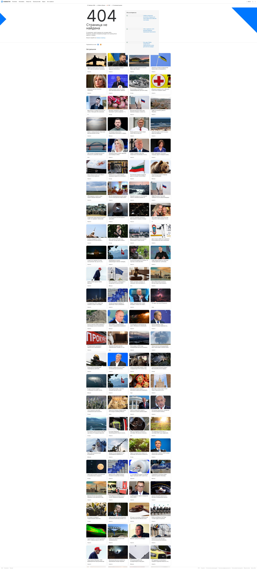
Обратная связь (247, 568)
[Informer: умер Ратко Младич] (139, 534)
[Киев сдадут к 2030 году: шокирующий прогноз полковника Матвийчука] (139, 341)
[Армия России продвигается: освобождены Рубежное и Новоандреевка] (118, 448)
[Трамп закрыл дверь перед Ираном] (96, 277)
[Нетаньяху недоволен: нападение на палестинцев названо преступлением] (161, 406)
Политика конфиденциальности (224, 568)
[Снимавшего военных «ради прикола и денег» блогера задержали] (161, 470)
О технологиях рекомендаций (211, 568)
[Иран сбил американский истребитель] (96, 448)
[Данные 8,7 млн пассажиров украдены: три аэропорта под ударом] (96, 491)
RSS (199, 568)
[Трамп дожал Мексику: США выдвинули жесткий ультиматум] (96, 555)
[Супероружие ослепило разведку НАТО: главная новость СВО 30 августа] (96, 534)
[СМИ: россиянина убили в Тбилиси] (161, 106)
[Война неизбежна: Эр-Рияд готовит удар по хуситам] (161, 513)
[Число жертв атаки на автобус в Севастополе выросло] (96, 170)
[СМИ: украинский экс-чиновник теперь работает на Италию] (161, 256)
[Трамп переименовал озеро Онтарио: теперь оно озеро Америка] (139, 299)
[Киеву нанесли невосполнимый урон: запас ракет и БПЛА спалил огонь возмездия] (161, 341)
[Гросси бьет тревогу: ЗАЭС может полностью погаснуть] (161, 448)
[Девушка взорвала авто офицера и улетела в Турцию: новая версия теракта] (161, 84)
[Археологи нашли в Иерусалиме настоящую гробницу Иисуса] (118, 406)
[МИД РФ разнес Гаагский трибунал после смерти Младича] (161, 192)
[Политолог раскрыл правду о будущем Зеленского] (118, 63)
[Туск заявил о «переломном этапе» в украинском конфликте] (118, 320)
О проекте (203, 568)
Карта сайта (253, 568)
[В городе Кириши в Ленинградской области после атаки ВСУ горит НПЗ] (118, 427)
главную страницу (100, 37)
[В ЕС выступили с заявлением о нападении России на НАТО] (118, 277)
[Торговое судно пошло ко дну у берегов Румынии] (161, 127)
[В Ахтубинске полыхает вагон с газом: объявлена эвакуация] (118, 491)
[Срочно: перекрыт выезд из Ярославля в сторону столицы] (139, 213)
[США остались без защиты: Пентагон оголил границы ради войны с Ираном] (139, 406)
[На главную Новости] (6, 1)
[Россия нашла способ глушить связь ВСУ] (118, 213)
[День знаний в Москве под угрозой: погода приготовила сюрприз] (118, 234)
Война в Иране (101, 5)
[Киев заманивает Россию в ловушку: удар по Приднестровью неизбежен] (161, 149)
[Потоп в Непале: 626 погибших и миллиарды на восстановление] (96, 320)
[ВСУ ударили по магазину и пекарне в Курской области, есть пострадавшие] (161, 555)
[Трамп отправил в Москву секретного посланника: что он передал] (139, 149)
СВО (109, 5)
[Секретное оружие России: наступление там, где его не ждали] (96, 256)
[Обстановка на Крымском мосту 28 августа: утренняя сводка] (96, 149)
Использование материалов (237, 568)
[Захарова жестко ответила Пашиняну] (96, 84)
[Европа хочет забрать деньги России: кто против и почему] (118, 470)
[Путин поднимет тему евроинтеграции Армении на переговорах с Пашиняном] (161, 320)
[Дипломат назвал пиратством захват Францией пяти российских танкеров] (161, 384)
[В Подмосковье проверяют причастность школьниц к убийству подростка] (96, 341)
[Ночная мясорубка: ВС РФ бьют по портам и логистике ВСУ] (139, 256)
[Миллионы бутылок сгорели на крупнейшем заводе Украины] (118, 555)
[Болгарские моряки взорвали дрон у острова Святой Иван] (139, 170)
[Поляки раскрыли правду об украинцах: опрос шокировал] (118, 299)
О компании (6, 568)
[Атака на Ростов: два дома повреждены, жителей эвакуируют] (96, 363)
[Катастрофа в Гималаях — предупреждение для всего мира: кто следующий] (139, 84)
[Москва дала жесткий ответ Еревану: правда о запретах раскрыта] (139, 106)
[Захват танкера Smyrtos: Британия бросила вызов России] (96, 127)
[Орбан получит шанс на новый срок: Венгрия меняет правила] (118, 84)
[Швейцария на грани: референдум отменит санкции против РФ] (118, 256)
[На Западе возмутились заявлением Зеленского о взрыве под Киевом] (118, 127)
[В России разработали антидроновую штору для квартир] (139, 555)
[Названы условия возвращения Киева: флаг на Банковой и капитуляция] (161, 63)
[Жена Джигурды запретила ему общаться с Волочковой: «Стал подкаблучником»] (161, 213)
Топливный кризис (117, 5)
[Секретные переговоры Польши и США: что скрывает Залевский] (96, 213)
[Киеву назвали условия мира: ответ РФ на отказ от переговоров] (139, 127)
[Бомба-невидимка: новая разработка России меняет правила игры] (96, 234)
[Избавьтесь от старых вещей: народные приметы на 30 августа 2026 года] (118, 170)
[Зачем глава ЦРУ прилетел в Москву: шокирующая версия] (161, 491)
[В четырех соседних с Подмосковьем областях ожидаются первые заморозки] (96, 513)
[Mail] (2, 1)
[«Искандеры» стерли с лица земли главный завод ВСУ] (96, 192)
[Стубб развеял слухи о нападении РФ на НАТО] (139, 491)
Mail (2, 568)
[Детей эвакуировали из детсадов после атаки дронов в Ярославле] (118, 192)
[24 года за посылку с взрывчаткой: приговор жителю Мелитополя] (139, 513)
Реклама (11, 568)
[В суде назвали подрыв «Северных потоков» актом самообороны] (96, 384)
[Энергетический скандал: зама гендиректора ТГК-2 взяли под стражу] (139, 363)
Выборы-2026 (92, 5)
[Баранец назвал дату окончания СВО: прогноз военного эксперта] (96, 63)
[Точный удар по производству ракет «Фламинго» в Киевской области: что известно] (139, 320)
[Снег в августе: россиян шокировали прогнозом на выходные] (96, 406)
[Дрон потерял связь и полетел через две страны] (139, 63)
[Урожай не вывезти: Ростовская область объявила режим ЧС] (139, 192)
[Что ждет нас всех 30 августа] (161, 299)
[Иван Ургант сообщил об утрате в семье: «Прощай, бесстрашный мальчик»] (96, 106)
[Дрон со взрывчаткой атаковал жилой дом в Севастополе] (139, 234)
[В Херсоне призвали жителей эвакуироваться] (118, 534)
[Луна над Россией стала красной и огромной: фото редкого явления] (96, 470)
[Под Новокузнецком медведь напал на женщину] (161, 170)
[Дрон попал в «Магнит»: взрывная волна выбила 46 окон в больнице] (161, 234)
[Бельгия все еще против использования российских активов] (161, 534)
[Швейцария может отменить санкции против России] (118, 384)
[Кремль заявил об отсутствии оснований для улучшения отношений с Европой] (118, 363)
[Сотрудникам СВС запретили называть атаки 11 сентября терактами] (96, 299)
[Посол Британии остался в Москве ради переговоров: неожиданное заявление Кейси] (161, 277)
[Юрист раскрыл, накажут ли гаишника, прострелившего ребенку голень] (139, 277)
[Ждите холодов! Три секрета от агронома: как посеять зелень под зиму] (139, 448)
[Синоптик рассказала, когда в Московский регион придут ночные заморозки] (161, 363)
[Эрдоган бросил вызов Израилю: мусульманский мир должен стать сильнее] (118, 513)
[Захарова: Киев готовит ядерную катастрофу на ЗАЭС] (118, 149)
